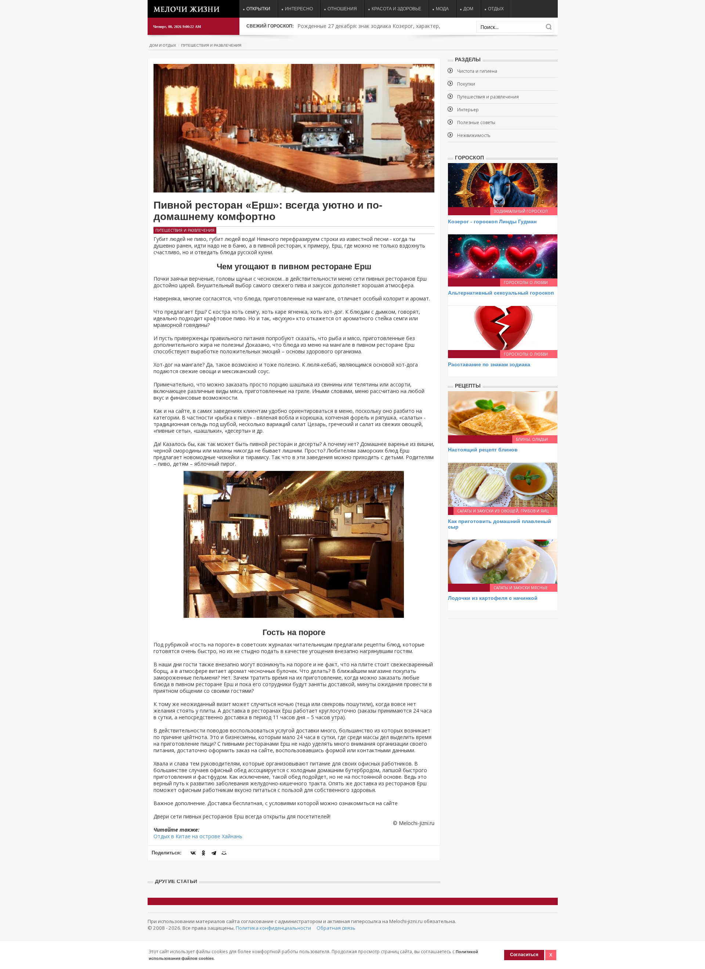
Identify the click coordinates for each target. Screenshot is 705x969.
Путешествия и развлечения (211, 45)
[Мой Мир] (224, 853)
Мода (442, 8)
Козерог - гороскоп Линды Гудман (492, 221)
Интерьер (468, 110)
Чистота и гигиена (477, 71)
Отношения (342, 8)
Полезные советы (476, 122)
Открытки (258, 8)
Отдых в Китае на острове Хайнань (197, 836)
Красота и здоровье (396, 8)
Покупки (466, 84)
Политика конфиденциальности (273, 928)
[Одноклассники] (203, 853)
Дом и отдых (162, 45)
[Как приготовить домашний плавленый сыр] (502, 483)
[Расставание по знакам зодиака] (502, 327)
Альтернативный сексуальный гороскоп (501, 293)
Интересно (299, 8)
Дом (468, 8)
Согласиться (524, 954)
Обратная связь (336, 928)
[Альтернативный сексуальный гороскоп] (502, 255)
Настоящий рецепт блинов (483, 450)
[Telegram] (213, 853)
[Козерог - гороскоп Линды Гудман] (502, 184)
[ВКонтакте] (193, 853)
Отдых (496, 8)
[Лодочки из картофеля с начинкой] (502, 561)
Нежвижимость (474, 135)
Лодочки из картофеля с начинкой (493, 598)
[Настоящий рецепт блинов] (502, 412)
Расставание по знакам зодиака (489, 364)
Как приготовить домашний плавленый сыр (499, 524)
